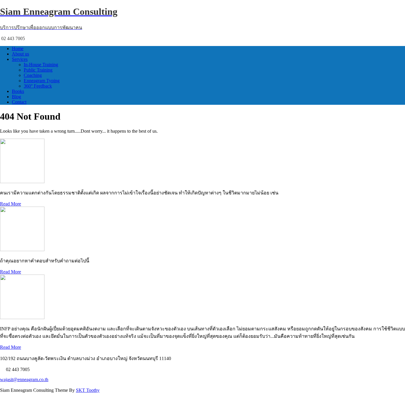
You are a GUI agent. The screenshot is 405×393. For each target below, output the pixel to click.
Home (17, 48)
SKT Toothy (88, 390)
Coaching (33, 75)
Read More (10, 203)
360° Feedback (38, 85)
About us (20, 53)
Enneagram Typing (42, 80)
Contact (19, 101)
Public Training (38, 69)
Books (18, 91)
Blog (16, 96)
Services (20, 59)
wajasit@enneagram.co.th (24, 379)
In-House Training (41, 64)
